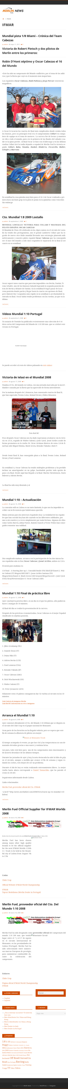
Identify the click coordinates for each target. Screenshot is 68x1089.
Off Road (14, 1058)
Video (13, 1068)
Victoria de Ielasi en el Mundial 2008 (26, 377)
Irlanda (25, 1052)
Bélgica (11, 1045)
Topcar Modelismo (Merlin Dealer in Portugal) (21, 892)
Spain (15, 1065)
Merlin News (27, 1086)
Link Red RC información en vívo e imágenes (18, 703)
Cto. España (26, 1045)
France (11, 1050)
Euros (26, 1048)
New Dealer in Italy (11, 1026)
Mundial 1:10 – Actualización (21, 500)
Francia (16, 1050)
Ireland (20, 1053)
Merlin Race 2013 (13, 1055)
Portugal (13, 1062)
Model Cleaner (23, 1055)
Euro (15, 1048)
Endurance (9, 1048)
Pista (8, 1062)
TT (8, 1068)
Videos (17, 1068)
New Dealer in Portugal (12, 1028)
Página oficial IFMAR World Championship (20, 983)
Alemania (18, 1042)
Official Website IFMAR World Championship (21, 885)
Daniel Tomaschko (41, 770)
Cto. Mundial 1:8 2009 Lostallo (22, 217)
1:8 (3, 1041)
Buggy (5, 1045)
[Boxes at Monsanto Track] (34, 738)
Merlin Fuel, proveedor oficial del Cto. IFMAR (21, 787)
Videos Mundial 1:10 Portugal (22, 314)
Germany (21, 1050)
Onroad (24, 1058)
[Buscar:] (51, 993)
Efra (4, 1048)
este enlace (47, 365)
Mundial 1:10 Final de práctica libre (26, 593)
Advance (13, 1042)
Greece (26, 1050)
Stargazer (53, 1086)
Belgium (24, 1042)
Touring (28, 1065)
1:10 (8, 1041)
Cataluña (15, 1045)
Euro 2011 (20, 1048)
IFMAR (5, 890)
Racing (20, 1061)
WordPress (43, 1086)
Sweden (19, 1065)
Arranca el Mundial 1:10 (18, 715)
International (14, 1052)
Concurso (21, 1045)
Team (23, 1065)
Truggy (4, 1068)
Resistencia (10, 1065)
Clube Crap (6, 880)
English (7, 998)
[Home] (3, 19)
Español (7, 1000)
